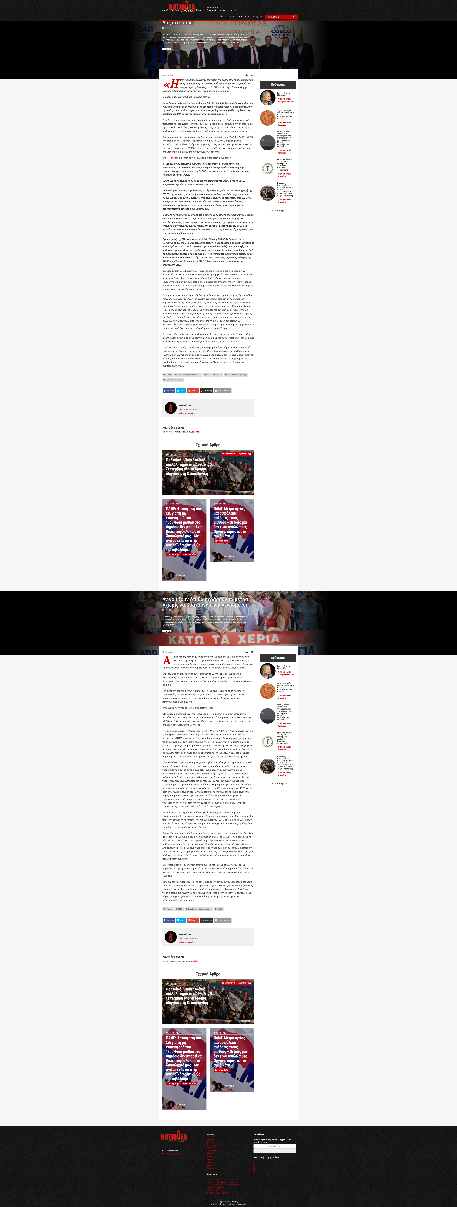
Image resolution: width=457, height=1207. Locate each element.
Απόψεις (223, 10)
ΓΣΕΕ (180, 909)
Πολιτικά (175, 10)
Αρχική (165, 10)
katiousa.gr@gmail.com (171, 1153)
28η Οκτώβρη (213, 1190)
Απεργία (168, 909)
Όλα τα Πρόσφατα (278, 210)
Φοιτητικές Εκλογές (215, 1187)
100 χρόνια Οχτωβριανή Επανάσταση (223, 1182)
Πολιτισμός (187, 10)
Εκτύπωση (207, 391)
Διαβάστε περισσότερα (187, 413)
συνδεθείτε (194, 432)
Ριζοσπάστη (172, 157)
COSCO (168, 375)
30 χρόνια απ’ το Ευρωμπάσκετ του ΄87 (223, 1185)
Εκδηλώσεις (243, 16)
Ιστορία (233, 10)
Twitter (182, 391)
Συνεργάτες (257, 16)
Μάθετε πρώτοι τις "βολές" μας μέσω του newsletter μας (272, 1141)
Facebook (169, 391)
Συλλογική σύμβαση (173, 380)
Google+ (193, 391)
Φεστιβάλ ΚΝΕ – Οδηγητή (218, 1193)
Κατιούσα (169, 75)
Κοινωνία (200, 10)
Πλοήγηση (211, 7)
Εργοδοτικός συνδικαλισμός (188, 375)
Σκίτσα (231, 16)
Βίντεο (223, 16)
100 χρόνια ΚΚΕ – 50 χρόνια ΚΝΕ (220, 1179)
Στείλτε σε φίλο (223, 391)
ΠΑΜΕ (219, 909)
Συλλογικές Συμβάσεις (236, 375)
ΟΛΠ (208, 375)
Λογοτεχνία (211, 1150)
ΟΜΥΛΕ (218, 375)
